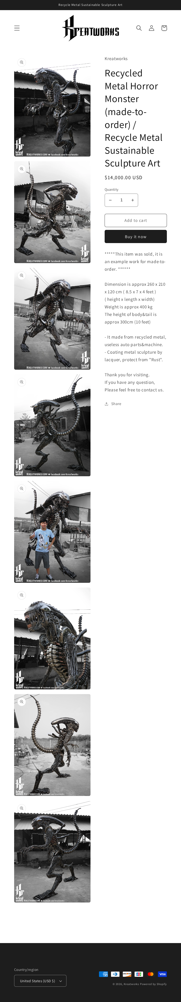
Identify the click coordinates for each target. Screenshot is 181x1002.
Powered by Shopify (153, 984)
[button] (17, 28)
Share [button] (116, 403)
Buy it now (136, 236)
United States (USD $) (37, 980)
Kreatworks (131, 984)
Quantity (112, 189)
